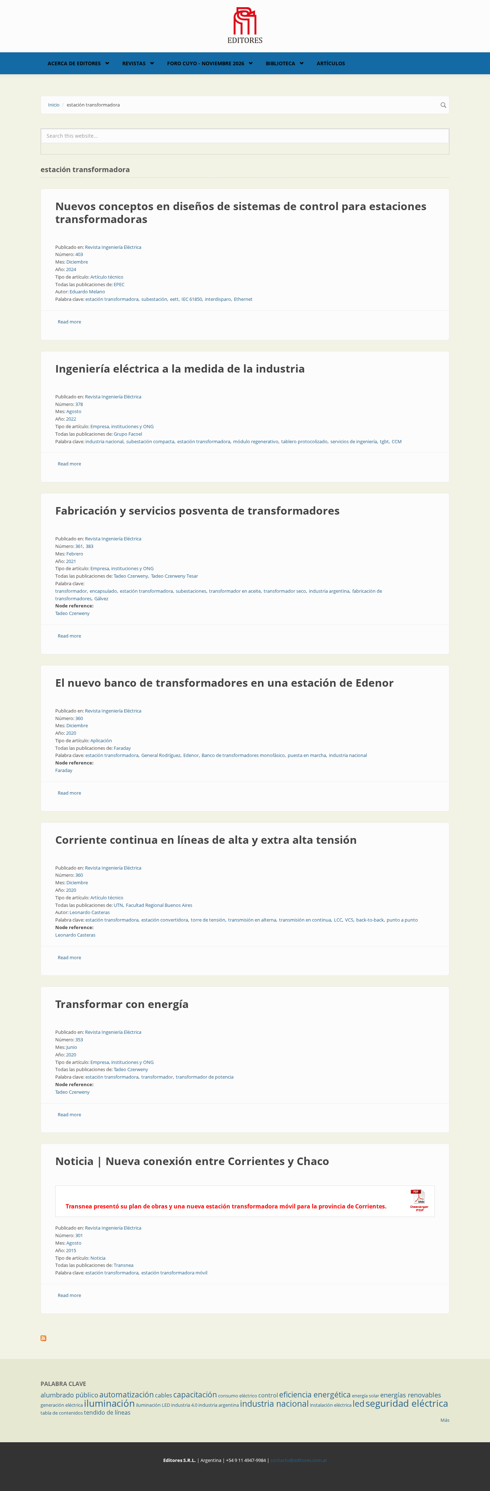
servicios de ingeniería (353, 441)
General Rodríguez (160, 755)
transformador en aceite (235, 591)
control (268, 1395)
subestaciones (191, 591)
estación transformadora (111, 299)
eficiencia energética (315, 1395)
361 (79, 546)
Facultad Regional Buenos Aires (159, 905)
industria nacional (104, 441)
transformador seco (285, 591)
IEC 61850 (192, 299)
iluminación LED (153, 1405)
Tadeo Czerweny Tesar (174, 576)
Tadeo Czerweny (131, 576)
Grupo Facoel (128, 434)
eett (174, 299)
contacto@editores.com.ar (298, 1460)
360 (79, 718)
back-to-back (370, 920)
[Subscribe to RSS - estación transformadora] (245, 1338)
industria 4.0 (184, 1405)
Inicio (54, 104)
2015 (71, 1250)
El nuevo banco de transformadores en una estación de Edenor (224, 682)
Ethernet (243, 299)
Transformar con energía (122, 1004)
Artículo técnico (106, 277)
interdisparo (218, 299)
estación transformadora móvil (174, 1272)
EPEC (119, 284)
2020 (71, 733)
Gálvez (101, 598)
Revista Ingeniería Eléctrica (113, 247)
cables (163, 1395)
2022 (71, 419)
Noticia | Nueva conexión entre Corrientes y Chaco (192, 1161)
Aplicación (101, 740)
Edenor (191, 755)
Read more (69, 321)
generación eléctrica (62, 1405)
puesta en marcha (307, 755)
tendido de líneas (107, 1412)
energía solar (365, 1395)
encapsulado (103, 591)
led (358, 1403)
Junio (71, 1047)
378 (79, 404)
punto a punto (402, 920)
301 (79, 1235)
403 (79, 254)
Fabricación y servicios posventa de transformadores (197, 510)
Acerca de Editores (74, 63)
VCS (349, 920)
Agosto (73, 411)
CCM (397, 441)
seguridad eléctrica (407, 1403)
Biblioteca (280, 63)
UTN (118, 905)
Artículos (331, 63)
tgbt (384, 441)
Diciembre (77, 262)
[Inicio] (245, 24)
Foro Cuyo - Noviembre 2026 (205, 63)
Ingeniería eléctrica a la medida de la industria (180, 368)
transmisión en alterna (252, 920)
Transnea (123, 1265)
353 (79, 1039)
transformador (71, 591)
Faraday (122, 748)
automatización (126, 1395)
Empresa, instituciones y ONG (122, 426)
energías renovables (410, 1395)
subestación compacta (150, 441)
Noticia (97, 1258)
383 (89, 546)
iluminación (109, 1403)
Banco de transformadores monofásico (243, 755)
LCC (338, 920)
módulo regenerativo (255, 441)
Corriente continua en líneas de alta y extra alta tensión (206, 839)
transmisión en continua (305, 920)
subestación (154, 299)
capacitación (195, 1395)
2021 (71, 561)
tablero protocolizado (304, 441)
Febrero (74, 553)
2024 (71, 269)
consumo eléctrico (237, 1395)
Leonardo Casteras (90, 912)
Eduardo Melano (87, 291)
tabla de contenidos (62, 1413)
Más (444, 1420)
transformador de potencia (205, 1077)
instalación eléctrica (331, 1405)
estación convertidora (164, 920)
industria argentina (329, 591)
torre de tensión (208, 920)
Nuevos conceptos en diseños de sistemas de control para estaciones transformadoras (241, 212)
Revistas (134, 63)
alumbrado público (69, 1395)
